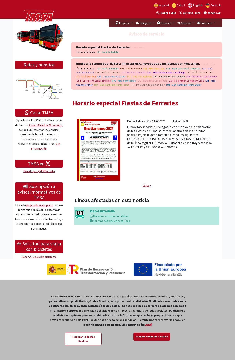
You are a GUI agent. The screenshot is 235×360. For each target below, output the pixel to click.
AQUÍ (148, 324)
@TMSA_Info (191, 13)
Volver (147, 186)
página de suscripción (39, 205)
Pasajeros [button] (145, 23)
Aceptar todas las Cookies (152, 336)
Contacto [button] (206, 23)
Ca (180, 5)
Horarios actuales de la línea (111, 216)
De (215, 5)
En (197, 5)
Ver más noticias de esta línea (111, 221)
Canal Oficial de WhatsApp (45, 125)
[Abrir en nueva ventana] (98, 149)
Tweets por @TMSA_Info (39, 171)
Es (163, 5)
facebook (214, 13)
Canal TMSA (167, 13)
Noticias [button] (186, 23)
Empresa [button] (124, 23)
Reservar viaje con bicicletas (39, 257)
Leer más (138, 47)
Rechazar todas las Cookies (83, 339)
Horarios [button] (166, 23)
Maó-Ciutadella (102, 211)
